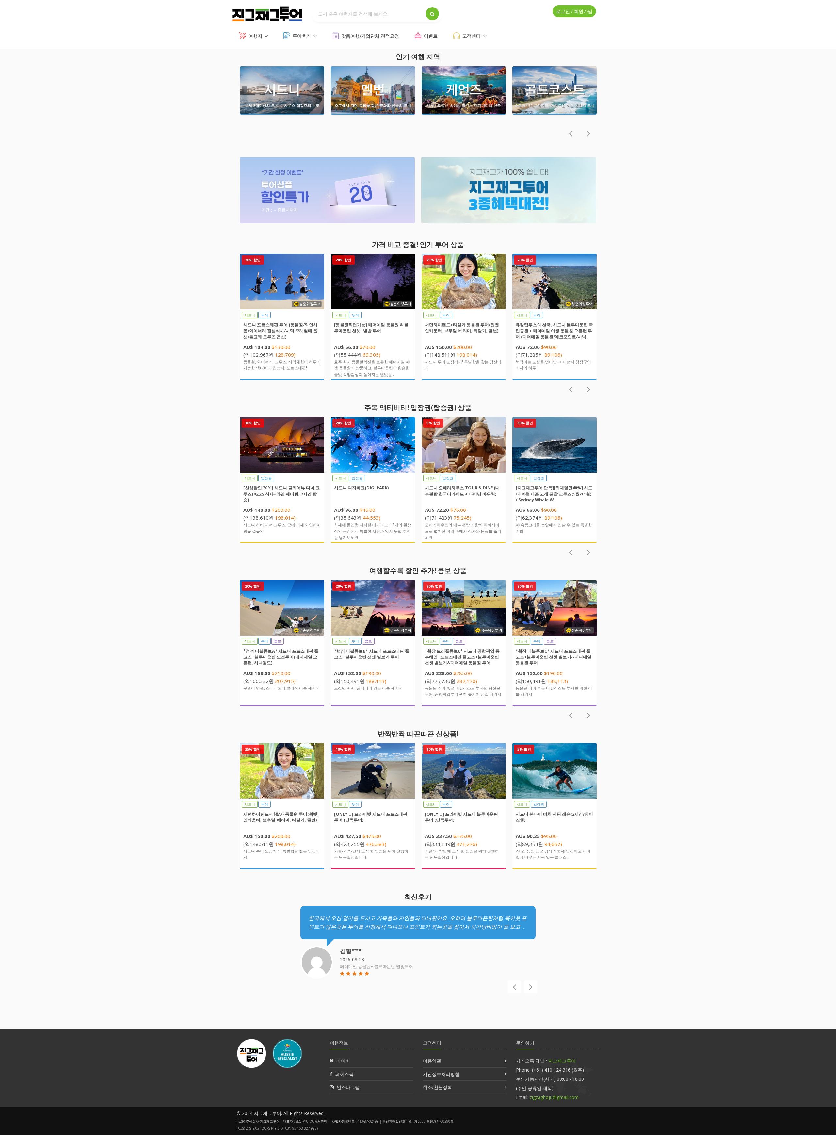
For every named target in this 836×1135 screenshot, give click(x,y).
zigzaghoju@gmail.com (554, 1097)
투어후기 (302, 36)
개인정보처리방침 (441, 1074)
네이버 (343, 1061)
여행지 (255, 36)
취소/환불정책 (437, 1087)
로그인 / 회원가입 (574, 11)
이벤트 (431, 36)
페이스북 (344, 1074)
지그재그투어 (562, 1061)
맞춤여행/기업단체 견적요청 (370, 36)
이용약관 (432, 1061)
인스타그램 (348, 1087)
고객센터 (471, 36)
